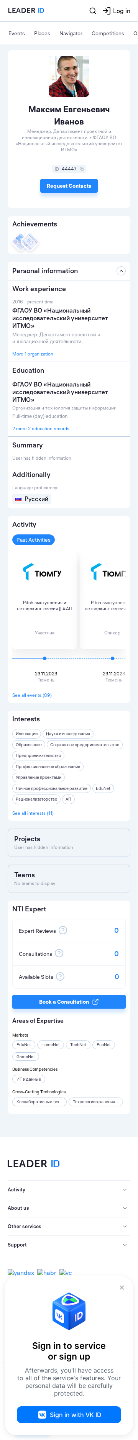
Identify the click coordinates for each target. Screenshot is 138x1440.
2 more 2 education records (40, 428)
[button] (69, 1190)
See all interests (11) (33, 813)
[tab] (69, 1190)
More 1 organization (32, 354)
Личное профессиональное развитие (51, 788)
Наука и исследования (68, 733)
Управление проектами (38, 777)
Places (42, 33)
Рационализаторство (36, 799)
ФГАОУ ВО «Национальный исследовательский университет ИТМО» (60, 391)
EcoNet (104, 1044)
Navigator (70, 33)
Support (17, 1245)
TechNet (78, 1044)
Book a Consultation (64, 1001)
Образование (29, 744)
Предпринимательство (38, 755)
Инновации (27, 733)
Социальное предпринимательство (84, 744)
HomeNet (50, 1044)
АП (68, 799)
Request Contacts (69, 185)
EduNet (103, 788)
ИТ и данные (28, 1079)
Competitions (108, 33)
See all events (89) (32, 695)
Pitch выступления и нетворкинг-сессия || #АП (44, 605)
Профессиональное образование (48, 766)
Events (16, 33)
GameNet (25, 1056)
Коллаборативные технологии (45, 1101)
